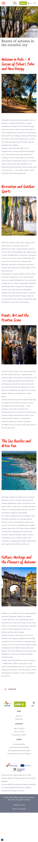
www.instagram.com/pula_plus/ (19, 750)
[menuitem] (11, 765)
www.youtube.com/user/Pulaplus (19, 754)
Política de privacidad (19, 809)
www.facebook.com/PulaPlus (19, 747)
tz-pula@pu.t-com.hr (19, 735)
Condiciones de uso (19, 805)
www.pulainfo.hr (19, 744)
